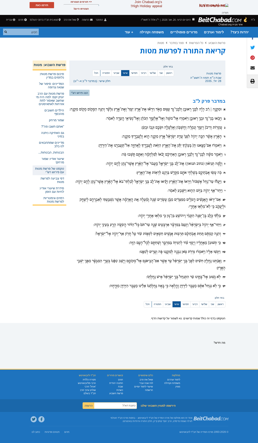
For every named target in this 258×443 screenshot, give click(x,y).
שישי (125, 73)
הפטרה (106, 73)
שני (161, 73)
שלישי (153, 73)
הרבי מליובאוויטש (87, 383)
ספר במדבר (176, 43)
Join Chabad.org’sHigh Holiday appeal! (146, 4)
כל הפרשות (196, 43)
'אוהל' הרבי (90, 386)
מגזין (177, 386)
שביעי (116, 73)
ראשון (169, 73)
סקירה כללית (89, 379)
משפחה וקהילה (152, 32)
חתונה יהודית (116, 383)
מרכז (210, 432)
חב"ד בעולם (90, 393)
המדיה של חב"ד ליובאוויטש (193, 432)
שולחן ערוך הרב (88, 390)
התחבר (100, 19)
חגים (120, 379)
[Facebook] (41, 419)
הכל (96, 73)
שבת (120, 386)
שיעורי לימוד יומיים (143, 386)
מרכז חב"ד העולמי (119, 418)
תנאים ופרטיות (52, 432)
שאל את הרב (70, 19)
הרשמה (149, 390)
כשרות (119, 390)
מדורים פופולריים (183, 32)
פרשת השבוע (216, 43)
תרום (20, 19)
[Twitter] (34, 419)
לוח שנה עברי (146, 383)
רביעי (143, 73)
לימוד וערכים (214, 32)
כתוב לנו (36, 432)
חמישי (134, 73)
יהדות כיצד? (239, 32)
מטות (160, 43)
